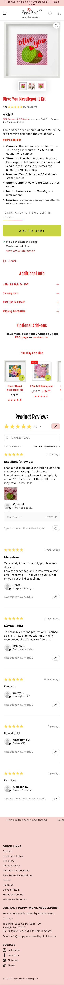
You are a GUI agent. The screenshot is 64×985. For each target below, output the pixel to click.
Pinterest (13, 960)
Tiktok (11, 965)
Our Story (9, 860)
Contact (7, 851)
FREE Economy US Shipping (16, 119)
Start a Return (11, 889)
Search (7, 880)
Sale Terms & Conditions (17, 875)
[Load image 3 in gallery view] (41, 86)
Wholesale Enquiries (15, 899)
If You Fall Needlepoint (41, 386)
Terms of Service (13, 894)
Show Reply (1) (14, 517)
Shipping (8, 884)
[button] (50, 13)
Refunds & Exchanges (16, 870)
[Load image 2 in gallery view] (32, 86)
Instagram (14, 950)
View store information (20, 251)
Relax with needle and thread (23, 820)
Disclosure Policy (13, 856)
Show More (25, 483)
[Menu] (4, 13)
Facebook (13, 955)
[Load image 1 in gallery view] (23, 86)
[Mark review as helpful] (56, 528)
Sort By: (38, 446)
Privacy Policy (11, 865)
